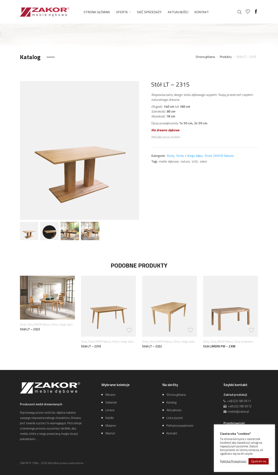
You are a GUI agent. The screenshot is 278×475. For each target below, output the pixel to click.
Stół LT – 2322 (152, 346)
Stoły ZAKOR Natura (219, 155)
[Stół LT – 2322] (169, 306)
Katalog (171, 402)
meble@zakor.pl (238, 411)
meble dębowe (169, 161)
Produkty (226, 56)
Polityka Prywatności (233, 461)
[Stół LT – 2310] (108, 306)
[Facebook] (256, 11)
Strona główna (97, 12)
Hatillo (109, 417)
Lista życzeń (174, 417)
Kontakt (201, 12)
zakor (203, 161)
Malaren (110, 425)
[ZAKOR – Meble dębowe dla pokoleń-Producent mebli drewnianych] (44, 11)
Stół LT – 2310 (91, 346)
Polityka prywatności (179, 425)
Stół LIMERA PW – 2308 (219, 346)
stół (195, 161)
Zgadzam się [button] (258, 461)
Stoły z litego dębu (189, 155)
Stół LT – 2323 (30, 329)
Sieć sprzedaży (149, 12)
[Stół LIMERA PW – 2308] (230, 306)
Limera (109, 410)
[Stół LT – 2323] (47, 298)
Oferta (122, 12)
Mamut (110, 433)
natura (185, 161)
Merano (110, 394)
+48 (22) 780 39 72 (239, 406)
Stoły (170, 155)
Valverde (111, 402)
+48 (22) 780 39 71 (238, 401)
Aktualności (178, 12)
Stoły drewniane (243, 341)
